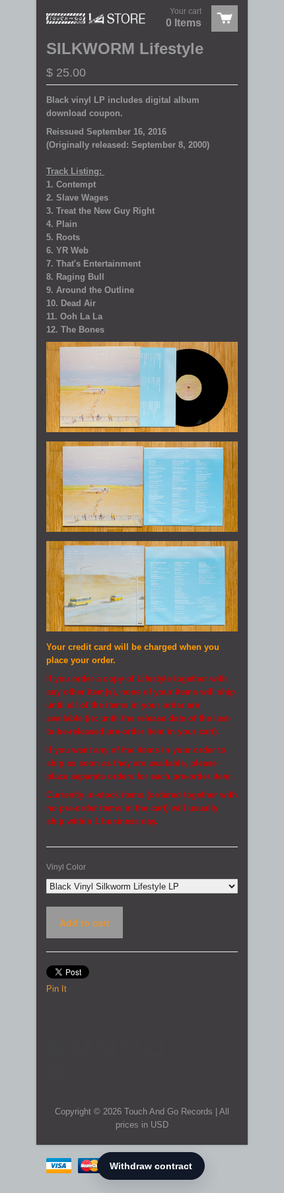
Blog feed (56, 1071)
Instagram (179, 1047)
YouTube (130, 1047)
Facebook (81, 1047)
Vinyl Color (66, 867)
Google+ (105, 1047)
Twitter (56, 1047)
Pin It (56, 989)
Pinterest (203, 1047)
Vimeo (154, 1047)
